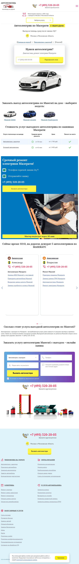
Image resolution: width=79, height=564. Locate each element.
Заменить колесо (43, 490)
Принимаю (61, 558)
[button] (37, 323)
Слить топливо (6, 515)
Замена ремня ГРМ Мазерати (54, 278)
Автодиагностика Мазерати (53, 282)
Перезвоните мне (51, 60)
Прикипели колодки (44, 493)
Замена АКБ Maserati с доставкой (20, 275)
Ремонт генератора (7, 496)
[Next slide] (77, 288)
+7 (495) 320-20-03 (49, 5)
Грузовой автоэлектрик (11, 147)
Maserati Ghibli (10, 120)
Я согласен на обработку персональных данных (24, 378)
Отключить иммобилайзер (10, 502)
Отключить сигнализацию (46, 464)
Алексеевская (52, 258)
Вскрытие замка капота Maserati (20, 282)
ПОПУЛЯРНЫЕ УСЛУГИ (13, 511)
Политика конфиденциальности (12, 539)
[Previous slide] (2, 288)
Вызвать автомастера (19, 189)
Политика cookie (6, 536)
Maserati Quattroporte (49, 120)
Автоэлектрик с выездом (43, 42)
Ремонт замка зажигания (9, 493)
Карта (3, 533)
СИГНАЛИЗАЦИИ (48, 460)
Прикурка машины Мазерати (54, 275)
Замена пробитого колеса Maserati (21, 285)
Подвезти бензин (7, 518)
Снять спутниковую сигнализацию (49, 476)
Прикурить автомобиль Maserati (20, 278)
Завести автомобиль (8, 473)
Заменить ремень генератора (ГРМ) (49, 502)
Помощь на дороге (24, 42)
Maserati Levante (29, 120)
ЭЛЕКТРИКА (9, 485)
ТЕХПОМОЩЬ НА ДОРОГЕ (14, 460)
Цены (3, 530)
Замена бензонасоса (8, 527)
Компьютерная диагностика (10, 476)
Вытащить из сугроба (45, 496)
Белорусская (17, 258)
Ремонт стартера (6, 490)
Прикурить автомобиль (8, 467)
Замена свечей (6, 521)
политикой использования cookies (26, 560)
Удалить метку (42, 467)
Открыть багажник (7, 524)
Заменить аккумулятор (8, 470)
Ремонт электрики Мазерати (53, 285)
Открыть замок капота (8, 499)
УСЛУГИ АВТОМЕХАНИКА (51, 485)
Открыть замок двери (45, 473)
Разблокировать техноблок (47, 470)
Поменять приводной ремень (47, 499)
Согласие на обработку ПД (10, 545)
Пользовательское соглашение (11, 542)
